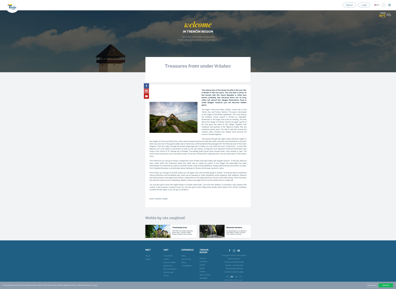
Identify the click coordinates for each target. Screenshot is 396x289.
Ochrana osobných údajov (234, 272)
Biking (184, 262)
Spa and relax (168, 272)
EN (232, 277)
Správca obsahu (234, 259)
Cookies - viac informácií (234, 265)
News (184, 256)
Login (364, 5)
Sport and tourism (170, 269)
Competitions (187, 266)
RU (231, 280)
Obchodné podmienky (234, 269)
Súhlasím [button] (386, 285)
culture (166, 259)
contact (202, 265)
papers (202, 268)
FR (227, 280)
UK (241, 280)
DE (237, 277)
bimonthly (203, 262)
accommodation (169, 262)
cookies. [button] (95, 285)
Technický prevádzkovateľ (234, 262)
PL (241, 277)
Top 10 (147, 256)
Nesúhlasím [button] (372, 285)
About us (203, 258)
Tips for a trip (186, 259)
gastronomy (168, 266)
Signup (349, 5)
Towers (166, 276)
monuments (168, 256)
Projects (203, 271)
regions (148, 259)
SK (227, 277)
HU (236, 280)
